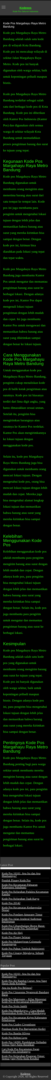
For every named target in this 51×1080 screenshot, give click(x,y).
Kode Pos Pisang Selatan (16, 937)
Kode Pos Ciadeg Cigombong (19, 1024)
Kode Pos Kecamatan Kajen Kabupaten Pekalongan (24, 1019)
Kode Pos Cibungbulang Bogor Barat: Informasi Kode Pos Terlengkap (23, 927)
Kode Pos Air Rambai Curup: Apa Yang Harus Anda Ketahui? (24, 982)
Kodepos (25, 7)
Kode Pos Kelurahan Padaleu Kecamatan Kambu (25, 893)
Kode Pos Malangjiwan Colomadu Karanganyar (21, 943)
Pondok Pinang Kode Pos (16, 880)
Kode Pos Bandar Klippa (16, 1033)
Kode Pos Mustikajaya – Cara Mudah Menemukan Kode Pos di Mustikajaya (24, 1012)
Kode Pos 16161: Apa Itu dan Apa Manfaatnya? (21, 874)
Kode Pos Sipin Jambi (14, 1006)
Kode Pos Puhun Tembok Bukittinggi (23, 948)
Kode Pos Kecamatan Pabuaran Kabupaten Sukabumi (20, 886)
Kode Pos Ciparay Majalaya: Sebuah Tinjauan (23, 954)
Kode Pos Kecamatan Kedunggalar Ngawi (22, 909)
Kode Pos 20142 (11, 903)
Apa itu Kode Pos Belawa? (17, 987)
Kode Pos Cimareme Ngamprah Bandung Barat (25, 993)
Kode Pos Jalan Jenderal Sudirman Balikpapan (22, 920)
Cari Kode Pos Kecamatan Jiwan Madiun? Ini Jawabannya (20, 1050)
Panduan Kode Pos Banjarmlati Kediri (24, 1028)
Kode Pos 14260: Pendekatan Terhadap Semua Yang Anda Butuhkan (24, 1043)
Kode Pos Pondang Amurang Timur (22, 914)
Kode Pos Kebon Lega (14, 1037)
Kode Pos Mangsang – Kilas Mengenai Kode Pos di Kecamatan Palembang (24, 1000)
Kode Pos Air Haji (12, 932)
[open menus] (3, 7)
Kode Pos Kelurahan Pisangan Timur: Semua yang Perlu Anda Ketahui (23, 1057)
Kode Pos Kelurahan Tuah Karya (20, 898)
